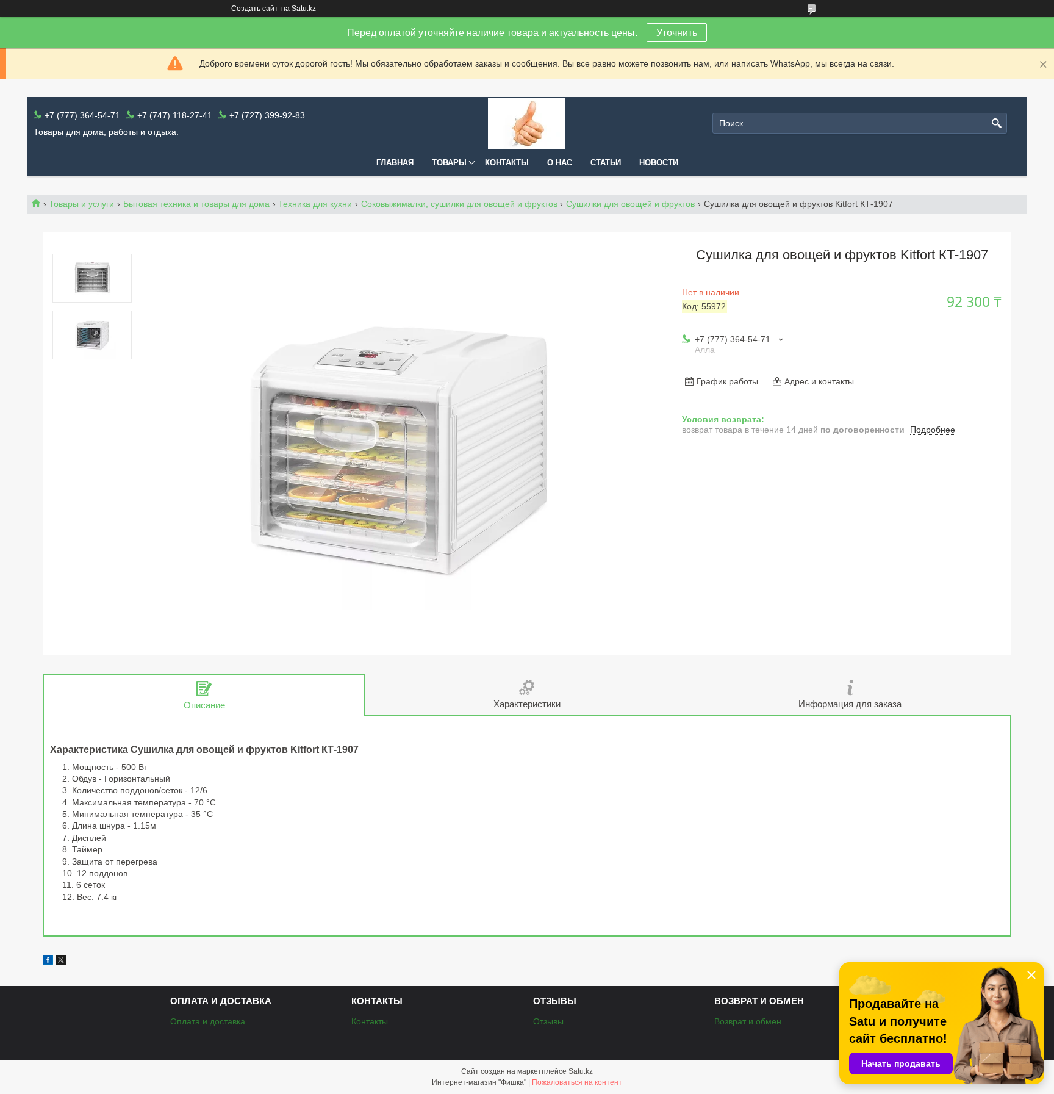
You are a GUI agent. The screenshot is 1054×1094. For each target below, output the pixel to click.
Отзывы (548, 1021)
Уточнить (676, 32)
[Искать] (996, 123)
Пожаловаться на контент (577, 1082)
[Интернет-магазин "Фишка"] (526, 123)
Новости (658, 162)
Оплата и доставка (207, 1021)
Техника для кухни (315, 204)
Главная (395, 162)
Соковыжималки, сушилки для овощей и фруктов (459, 204)
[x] (61, 961)
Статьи (605, 162)
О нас (559, 162)
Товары (449, 162)
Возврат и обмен (747, 1021)
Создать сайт (254, 8)
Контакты (507, 162)
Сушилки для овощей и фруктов (630, 204)
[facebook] (48, 961)
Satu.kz (580, 1071)
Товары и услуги (81, 204)
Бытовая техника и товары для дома (196, 204)
